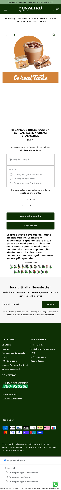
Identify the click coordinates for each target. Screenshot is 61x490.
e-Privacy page (38, 357)
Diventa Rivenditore (12, 399)
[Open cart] (57, 9)
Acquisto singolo (15, 460)
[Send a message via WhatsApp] (55, 484)
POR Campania (9, 361)
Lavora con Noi (9, 394)
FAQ (32, 353)
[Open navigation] (8, 9)
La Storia (6, 345)
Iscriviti (10, 468)
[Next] (14, 35)
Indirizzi (6, 349)
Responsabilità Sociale (13, 353)
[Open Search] (52, 9)
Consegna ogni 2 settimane (23, 473)
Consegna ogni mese (19, 477)
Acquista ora (30, 226)
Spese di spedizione (39, 147)
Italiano (7, 420)
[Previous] (7, 35)
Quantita (30, 199)
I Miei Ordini (36, 345)
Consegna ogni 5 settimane (23, 482)
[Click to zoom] (53, 35)
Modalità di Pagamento (42, 349)
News (5, 357)
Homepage (10, 18)
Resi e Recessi (37, 361)
